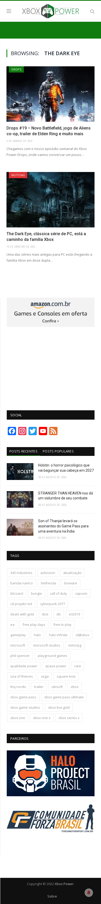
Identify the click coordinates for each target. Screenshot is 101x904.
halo (37, 635)
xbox (74, 686)
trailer (39, 686)
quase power (55, 666)
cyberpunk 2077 (52, 603)
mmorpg (74, 645)
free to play (62, 624)
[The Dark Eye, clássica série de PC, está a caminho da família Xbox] (50, 199)
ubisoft (57, 686)
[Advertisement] (51, 365)
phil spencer (20, 655)
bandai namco (21, 583)
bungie (36, 593)
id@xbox (82, 635)
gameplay (18, 635)
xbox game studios (25, 707)
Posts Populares (58, 451)
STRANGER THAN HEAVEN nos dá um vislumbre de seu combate (65, 495)
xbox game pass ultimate (64, 697)
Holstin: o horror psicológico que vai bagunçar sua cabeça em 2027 (66, 467)
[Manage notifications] (89, 892)
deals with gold (22, 614)
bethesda (48, 583)
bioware (70, 583)
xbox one (17, 717)
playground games (52, 655)
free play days (34, 624)
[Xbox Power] (50, 10)
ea (12, 624)
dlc (58, 614)
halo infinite (58, 635)
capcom (81, 593)
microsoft (17, 645)
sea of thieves (21, 676)
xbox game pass (23, 697)
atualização (72, 572)
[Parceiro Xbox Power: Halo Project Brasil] (51, 795)
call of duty (58, 593)
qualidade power (23, 666)
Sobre (52, 896)
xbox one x (42, 717)
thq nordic (18, 686)
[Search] (92, 11)
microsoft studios (46, 645)
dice (45, 614)
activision (47, 572)
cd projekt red (21, 603)
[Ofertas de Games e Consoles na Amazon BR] (51, 325)
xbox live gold (59, 707)
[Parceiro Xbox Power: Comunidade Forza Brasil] (51, 842)
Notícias (18, 175)
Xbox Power (64, 883)
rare (77, 666)
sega (45, 676)
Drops (16, 69)
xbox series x (69, 717)
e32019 (74, 614)
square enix (66, 676)
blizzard (16, 593)
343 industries (21, 572)
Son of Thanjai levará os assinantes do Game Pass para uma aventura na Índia (63, 526)
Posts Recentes (23, 451)
